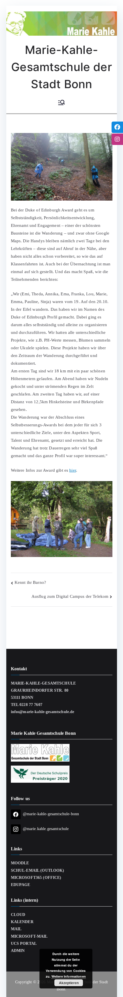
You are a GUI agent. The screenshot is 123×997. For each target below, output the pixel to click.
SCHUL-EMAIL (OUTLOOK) (37, 870)
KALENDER (22, 922)
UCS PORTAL (24, 943)
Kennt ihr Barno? (30, 582)
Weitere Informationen (68, 976)
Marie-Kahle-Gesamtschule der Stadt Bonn (61, 67)
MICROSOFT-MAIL (29, 936)
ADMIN (18, 950)
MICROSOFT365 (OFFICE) (36, 877)
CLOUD (18, 915)
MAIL (16, 929)
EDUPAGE (20, 885)
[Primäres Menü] (61, 103)
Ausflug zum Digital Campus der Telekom (70, 596)
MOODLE (20, 863)
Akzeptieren (69, 982)
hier (72, 470)
